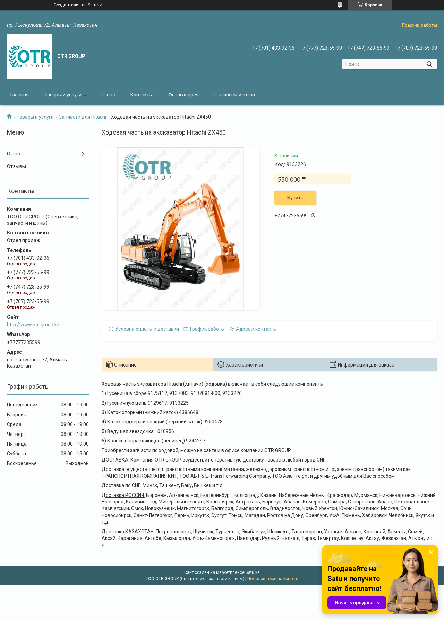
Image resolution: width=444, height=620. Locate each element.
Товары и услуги (63, 94)
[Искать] (429, 64)
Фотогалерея (183, 94)
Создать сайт (67, 4)
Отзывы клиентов (234, 94)
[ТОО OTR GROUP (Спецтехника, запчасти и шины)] (29, 56)
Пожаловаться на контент (273, 578)
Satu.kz (253, 572)
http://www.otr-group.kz (33, 324)
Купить (295, 197)
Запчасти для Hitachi (82, 117)
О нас (108, 94)
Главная (19, 94)
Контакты (141, 94)
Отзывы (16, 166)
